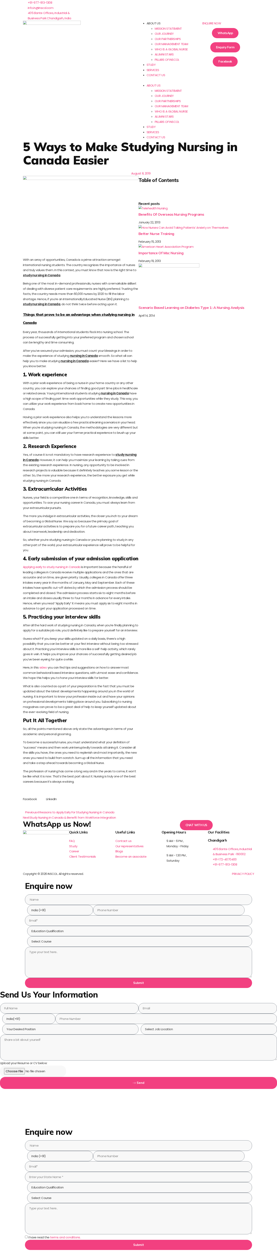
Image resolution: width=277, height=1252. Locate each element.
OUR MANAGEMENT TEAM (171, 44)
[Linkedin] (154, 5)
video (43, 667)
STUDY (151, 65)
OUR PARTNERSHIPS (168, 39)
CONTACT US (156, 75)
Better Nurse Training (156, 233)
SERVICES (153, 70)
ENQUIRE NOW (211, 23)
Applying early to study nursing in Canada (51, 567)
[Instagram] (165, 5)
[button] (167, 80)
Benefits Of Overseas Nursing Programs (171, 214)
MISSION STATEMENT (168, 28)
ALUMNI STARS (164, 54)
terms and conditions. (65, 1237)
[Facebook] (143, 5)
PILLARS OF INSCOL (167, 59)
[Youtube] (176, 5)
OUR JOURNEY (164, 33)
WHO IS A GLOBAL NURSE (171, 49)
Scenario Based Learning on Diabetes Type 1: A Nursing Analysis (191, 307)
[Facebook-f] (28, 851)
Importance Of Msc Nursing (160, 253)
